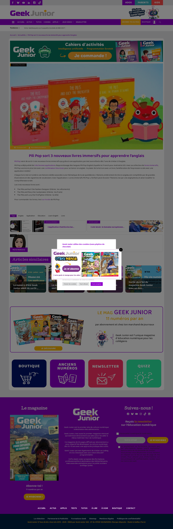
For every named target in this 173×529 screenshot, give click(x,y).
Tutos (84, 508)
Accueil (42, 508)
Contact (130, 508)
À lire (94, 508)
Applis (63, 508)
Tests (74, 508)
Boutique (117, 508)
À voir (105, 508)
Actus (53, 508)
